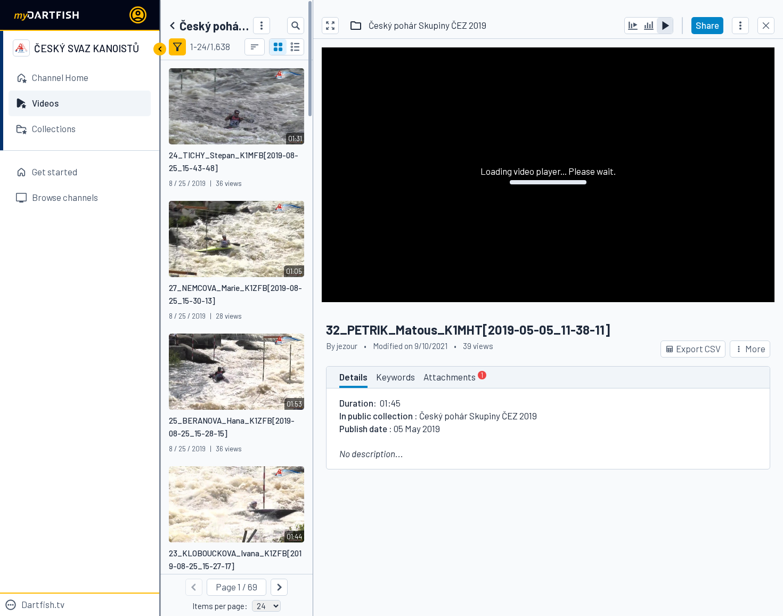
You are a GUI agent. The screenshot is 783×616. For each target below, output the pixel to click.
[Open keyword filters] (177, 46)
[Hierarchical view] (295, 47)
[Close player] (765, 25)
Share (707, 25)
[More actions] (740, 25)
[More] (261, 25)
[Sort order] (254, 46)
